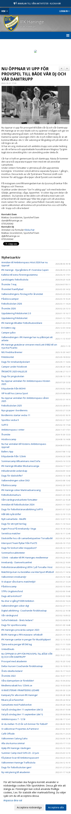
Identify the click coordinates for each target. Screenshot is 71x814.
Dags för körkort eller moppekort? (19, 547)
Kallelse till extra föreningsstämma (19, 274)
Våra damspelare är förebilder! (17, 680)
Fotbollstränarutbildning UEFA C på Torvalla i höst (26, 567)
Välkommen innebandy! (13, 576)
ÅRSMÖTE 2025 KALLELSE (14, 371)
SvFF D (4, 424)
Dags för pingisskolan (12, 376)
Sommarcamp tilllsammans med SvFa (20, 461)
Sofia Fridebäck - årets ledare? (17, 620)
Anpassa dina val (12, 800)
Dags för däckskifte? (12, 475)
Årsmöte (5, 434)
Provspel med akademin (14, 661)
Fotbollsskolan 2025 (11, 405)
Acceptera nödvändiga (29, 807)
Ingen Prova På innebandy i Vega (18, 528)
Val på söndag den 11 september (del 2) (22, 709)
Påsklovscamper (10, 298)
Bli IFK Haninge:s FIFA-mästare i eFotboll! (22, 634)
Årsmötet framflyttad (12, 289)
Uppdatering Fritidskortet (14, 318)
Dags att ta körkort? (11, 596)
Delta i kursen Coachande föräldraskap (22, 666)
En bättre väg (8, 327)
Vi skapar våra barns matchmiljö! (18, 581)
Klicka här (29, 229)
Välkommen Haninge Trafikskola (18, 762)
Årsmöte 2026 (8, 308)
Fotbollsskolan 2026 (11, 303)
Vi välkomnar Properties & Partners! (20, 728)
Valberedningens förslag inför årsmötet (22, 294)
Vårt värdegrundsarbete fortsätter (19, 499)
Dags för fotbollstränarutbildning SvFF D (22, 509)
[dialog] (35, 794)
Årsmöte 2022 (8, 675)
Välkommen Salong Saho (14, 738)
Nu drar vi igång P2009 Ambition (17, 600)
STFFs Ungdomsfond (12, 591)
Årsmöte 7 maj (8, 284)
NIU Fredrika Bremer (11, 352)
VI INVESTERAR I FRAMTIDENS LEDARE (20, 690)
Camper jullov (8, 332)
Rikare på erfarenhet (12, 699)
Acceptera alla (56, 807)
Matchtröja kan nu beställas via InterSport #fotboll (27, 572)
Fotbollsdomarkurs (11, 494)
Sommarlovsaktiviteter (13, 552)
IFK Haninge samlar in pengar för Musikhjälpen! (26, 639)
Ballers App (7, 451)
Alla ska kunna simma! (13, 743)
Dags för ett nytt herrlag (13, 523)
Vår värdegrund (9, 615)
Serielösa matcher (11, 533)
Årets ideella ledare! (12, 671)
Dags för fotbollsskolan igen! (16, 767)
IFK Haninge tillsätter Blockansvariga (20, 466)
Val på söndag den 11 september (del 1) (22, 714)
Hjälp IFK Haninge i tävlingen (16, 748)
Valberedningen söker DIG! (15, 480)
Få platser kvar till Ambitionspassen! (20, 757)
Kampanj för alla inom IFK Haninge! (19, 695)
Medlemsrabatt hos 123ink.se (16, 685)
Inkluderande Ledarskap (14, 470)
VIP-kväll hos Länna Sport (14, 393)
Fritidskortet (7, 357)
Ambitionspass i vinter (12, 429)
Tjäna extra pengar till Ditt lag (16, 644)
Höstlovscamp (8, 439)
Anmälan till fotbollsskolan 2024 (17, 504)
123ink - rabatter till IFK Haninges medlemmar (24, 557)
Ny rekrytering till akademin (15, 772)
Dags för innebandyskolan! (15, 361)
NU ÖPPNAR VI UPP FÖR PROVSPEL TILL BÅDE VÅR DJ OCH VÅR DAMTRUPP (33, 74)
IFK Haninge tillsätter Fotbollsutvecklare (21, 322)
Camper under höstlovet (14, 366)
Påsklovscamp (9, 485)
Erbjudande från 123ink (13, 456)
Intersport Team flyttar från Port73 (19, 543)
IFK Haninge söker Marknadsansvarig (20, 490)
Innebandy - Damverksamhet (16, 562)
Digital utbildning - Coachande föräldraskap (24, 610)
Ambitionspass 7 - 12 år (13, 719)
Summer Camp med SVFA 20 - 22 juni (20, 752)
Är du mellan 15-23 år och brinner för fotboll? (24, 724)
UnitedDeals (7, 649)
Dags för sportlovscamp (13, 625)
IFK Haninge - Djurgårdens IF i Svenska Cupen (25, 269)
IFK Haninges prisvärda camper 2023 (20, 629)
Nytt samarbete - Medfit (13, 519)
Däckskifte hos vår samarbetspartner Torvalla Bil (27, 538)
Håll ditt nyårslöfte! (11, 514)
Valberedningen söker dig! (15, 605)
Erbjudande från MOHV (13, 388)
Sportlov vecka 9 (10, 420)
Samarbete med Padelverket (16, 704)
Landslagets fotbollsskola (14, 279)
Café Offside (8, 733)
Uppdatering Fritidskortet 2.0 (16, 313)
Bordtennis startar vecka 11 (15, 415)
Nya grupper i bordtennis (14, 410)
